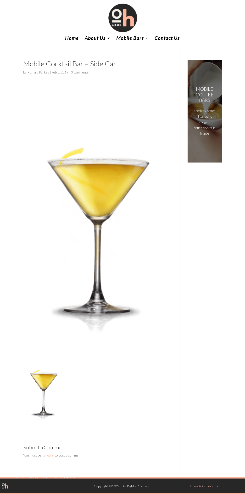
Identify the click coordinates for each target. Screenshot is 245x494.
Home (72, 38)
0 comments (80, 72)
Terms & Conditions (203, 486)
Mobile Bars (130, 38)
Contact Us (167, 38)
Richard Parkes (38, 72)
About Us (95, 38)
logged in (48, 455)
